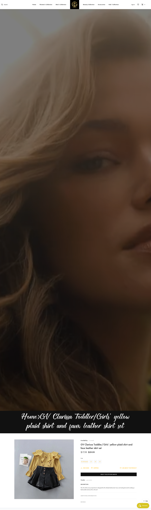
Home (34, 4)
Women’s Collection (46, 4)
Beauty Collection (88, 4)
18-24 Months (84, 461)
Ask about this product (129, 468)
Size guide (86, 468)
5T (99, 461)
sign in (133, 4)
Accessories (101, 4)
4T (95, 461)
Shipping (96, 468)
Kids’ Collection (114, 4)
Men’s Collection (61, 4)
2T (91, 461)
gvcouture (89, 480)
